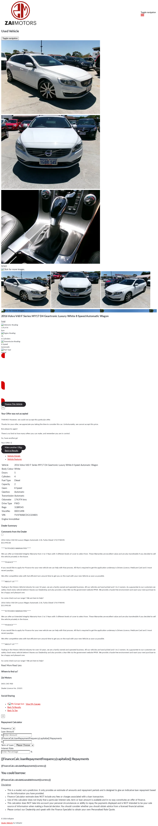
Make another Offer (13, 448)
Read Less (17, 665)
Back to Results (11, 451)
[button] (79, 785)
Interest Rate (7, 748)
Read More (6, 665)
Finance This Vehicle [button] (13, 404)
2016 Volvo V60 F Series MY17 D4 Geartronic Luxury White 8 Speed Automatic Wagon (55, 316)
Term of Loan (7, 745)
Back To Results (14, 707)
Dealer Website (7, 823)
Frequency (6, 728)
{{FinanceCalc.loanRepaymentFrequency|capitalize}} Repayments (31, 738)
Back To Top (12, 711)
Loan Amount (7, 732)
